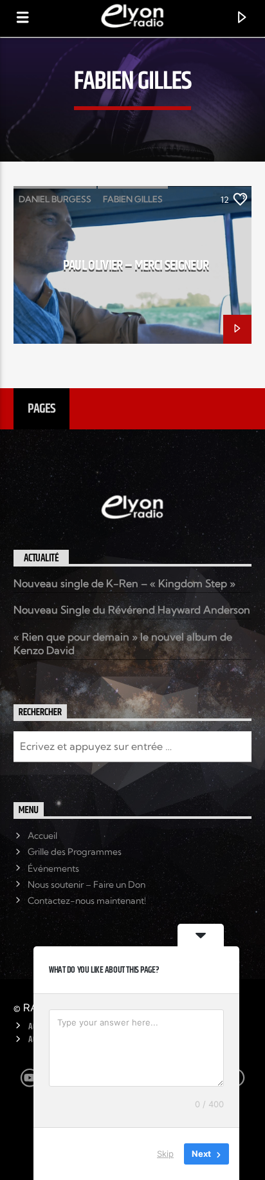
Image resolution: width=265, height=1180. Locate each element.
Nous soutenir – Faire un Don (86, 884)
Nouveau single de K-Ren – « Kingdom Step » (124, 583)
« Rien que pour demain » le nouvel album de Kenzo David (123, 643)
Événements (53, 868)
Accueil (42, 835)
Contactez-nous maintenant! (87, 900)
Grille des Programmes (75, 851)
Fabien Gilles (133, 199)
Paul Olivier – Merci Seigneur (136, 265)
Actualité (41, 558)
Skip (165, 1153)
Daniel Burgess (55, 199)
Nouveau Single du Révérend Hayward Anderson (132, 609)
